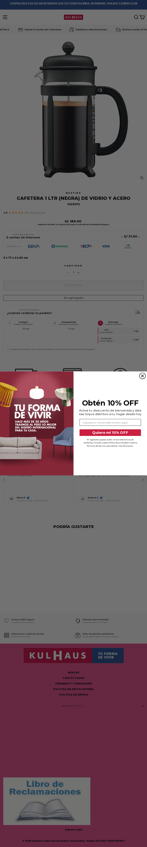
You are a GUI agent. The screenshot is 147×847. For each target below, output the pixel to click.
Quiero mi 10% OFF (110, 433)
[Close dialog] (143, 376)
